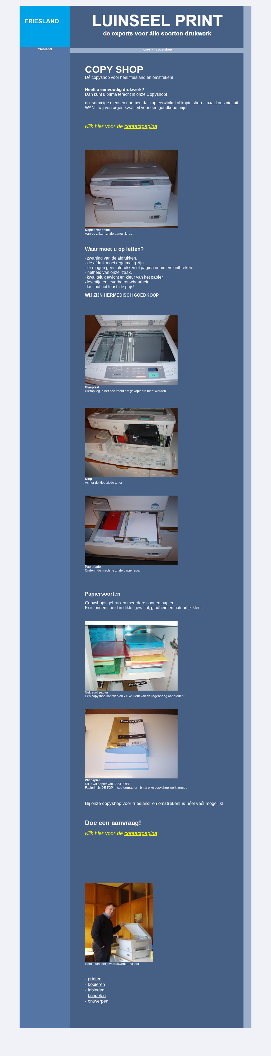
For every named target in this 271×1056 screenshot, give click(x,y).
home (146, 49)
